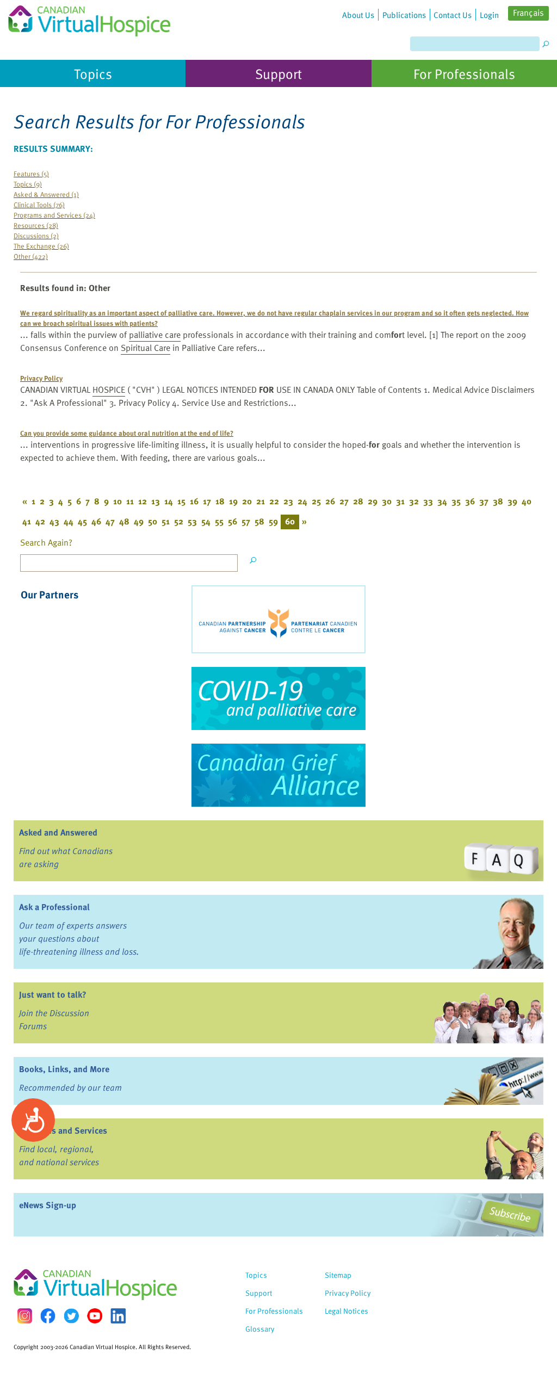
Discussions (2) (36, 235)
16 (194, 501)
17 (207, 501)
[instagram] (24, 1315)
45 (82, 521)
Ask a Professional (54, 906)
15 (181, 501)
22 (274, 501)
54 (206, 521)
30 (387, 501)
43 (54, 521)
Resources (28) (36, 225)
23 (288, 501)
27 (344, 501)
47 (110, 521)
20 (247, 501)
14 (168, 501)
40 (526, 501)
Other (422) (31, 256)
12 (142, 501)
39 (512, 501)
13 (155, 501)
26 (330, 501)
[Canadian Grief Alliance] (278, 775)
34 (442, 501)
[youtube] (94, 1315)
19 (233, 501)
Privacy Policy (41, 378)
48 (124, 521)
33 (428, 501)
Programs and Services (63, 1130)
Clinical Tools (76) (39, 204)
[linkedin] (118, 1315)
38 (498, 501)
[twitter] (71, 1315)
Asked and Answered (58, 832)
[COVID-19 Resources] (278, 698)
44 (68, 521)
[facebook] (47, 1315)
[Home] (89, 18)
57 (246, 521)
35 (456, 501)
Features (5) (31, 173)
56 (232, 521)
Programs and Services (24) (54, 214)
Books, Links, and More (64, 1068)
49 (139, 521)
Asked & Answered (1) (46, 194)
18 (220, 501)
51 (166, 521)
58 (259, 521)
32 (414, 501)
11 (130, 501)
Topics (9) (28, 183)
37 (483, 501)
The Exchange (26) (41, 245)
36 (470, 501)
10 (117, 501)
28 (358, 501)
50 (152, 521)
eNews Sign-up (47, 1204)
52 (178, 521)
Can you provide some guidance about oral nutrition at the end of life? (126, 433)
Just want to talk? (52, 994)
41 (26, 521)
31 (400, 501)
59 (273, 521)
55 (219, 521)
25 (316, 501)
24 (302, 501)
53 (192, 521)
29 (372, 501)
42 (40, 521)
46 (96, 521)
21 (260, 501)
